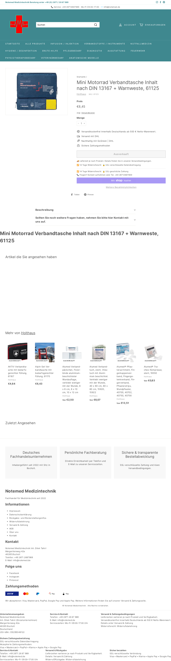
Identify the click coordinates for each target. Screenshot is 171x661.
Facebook (14, 573)
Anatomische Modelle (84, 58)
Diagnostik (94, 51)
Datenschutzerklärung (20, 514)
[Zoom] (36, 91)
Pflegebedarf (72, 51)
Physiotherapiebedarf (20, 58)
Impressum (14, 511)
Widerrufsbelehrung (19, 521)
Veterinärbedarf (52, 58)
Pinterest (14, 580)
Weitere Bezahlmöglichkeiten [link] (121, 187)
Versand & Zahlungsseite (133, 600)
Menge (81, 118)
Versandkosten (88, 113)
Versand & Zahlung (18, 525)
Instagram (14, 576)
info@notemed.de (112, 7)
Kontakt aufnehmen (97, 175)
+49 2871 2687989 (23, 557)
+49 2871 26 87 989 (69, 617)
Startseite (12, 44)
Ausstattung (116, 51)
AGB (11, 528)
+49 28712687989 (70, 7)
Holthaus (81, 94)
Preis (80, 101)
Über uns (13, 532)
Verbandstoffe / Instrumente (104, 44)
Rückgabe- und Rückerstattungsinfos (27, 518)
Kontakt (13, 535)
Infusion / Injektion (64, 44)
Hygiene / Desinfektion (21, 51)
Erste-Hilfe (50, 51)
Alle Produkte (35, 44)
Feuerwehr (138, 51)
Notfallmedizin (141, 44)
